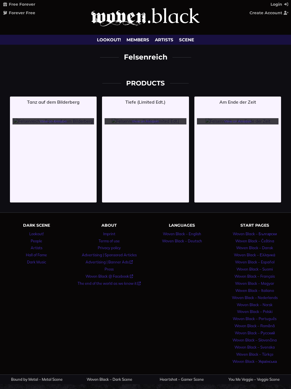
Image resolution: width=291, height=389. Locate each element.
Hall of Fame (36, 255)
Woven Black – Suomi (254, 269)
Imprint (109, 234)
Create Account (266, 12)
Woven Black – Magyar (254, 283)
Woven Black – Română (254, 326)
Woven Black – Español (255, 262)
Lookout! (109, 39)
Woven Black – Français (254, 276)
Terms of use (109, 241)
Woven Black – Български (255, 234)
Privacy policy (109, 247)
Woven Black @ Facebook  (109, 276)
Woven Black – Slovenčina (254, 340)
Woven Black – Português (255, 318)
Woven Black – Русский (255, 333)
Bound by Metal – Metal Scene (37, 379)
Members (137, 39)
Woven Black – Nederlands (255, 297)
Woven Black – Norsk (255, 304)
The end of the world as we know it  (109, 283)
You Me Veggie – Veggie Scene (254, 379)
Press (109, 269)
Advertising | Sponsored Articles (109, 255)
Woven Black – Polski (255, 311)
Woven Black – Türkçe (254, 354)
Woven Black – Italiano (254, 290)
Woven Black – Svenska (254, 347)
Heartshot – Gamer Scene (182, 379)
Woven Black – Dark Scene (109, 379)
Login (277, 4)
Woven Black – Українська (254, 361)
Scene (186, 39)
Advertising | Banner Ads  (109, 262)
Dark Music (36, 262)
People (36, 241)
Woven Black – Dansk (254, 247)
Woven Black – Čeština (254, 241)
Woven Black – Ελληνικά (254, 255)
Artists (164, 39)
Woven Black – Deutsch (182, 241)
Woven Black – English (182, 234)
